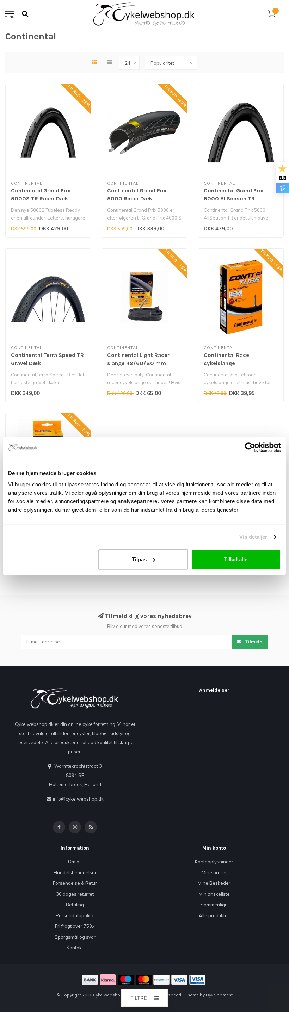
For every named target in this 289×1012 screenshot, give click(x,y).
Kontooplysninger (214, 861)
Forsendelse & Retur (75, 883)
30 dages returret (75, 894)
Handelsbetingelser (75, 872)
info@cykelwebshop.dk (78, 799)
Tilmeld (253, 641)
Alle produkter (214, 915)
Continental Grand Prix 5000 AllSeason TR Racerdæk (233, 198)
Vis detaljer (253, 537)
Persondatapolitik (75, 915)
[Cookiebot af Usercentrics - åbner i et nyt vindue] (250, 447)
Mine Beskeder (214, 883)
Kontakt (75, 947)
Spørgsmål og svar (75, 937)
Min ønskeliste (214, 894)
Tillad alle (235, 559)
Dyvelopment (219, 995)
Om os (75, 861)
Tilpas (139, 559)
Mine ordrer (214, 872)
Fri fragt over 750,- (75, 926)
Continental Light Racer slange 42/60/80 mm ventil (138, 363)
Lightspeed (169, 995)
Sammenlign (214, 904)
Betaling (75, 904)
